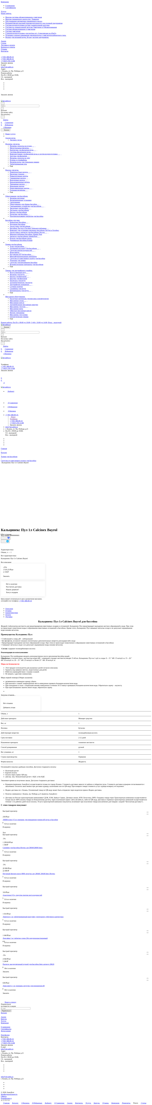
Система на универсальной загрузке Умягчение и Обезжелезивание (31, 27)
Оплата (8, 615)
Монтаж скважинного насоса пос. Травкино (22, 19)
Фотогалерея (6, 1031)
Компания (5, 1023)
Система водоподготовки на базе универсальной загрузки (27, 25)
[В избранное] (6, 538)
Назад (13, 417)
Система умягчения (12, 31)
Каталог (4, 1013)
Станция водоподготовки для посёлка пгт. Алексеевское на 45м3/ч (30, 33)
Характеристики (11, 613)
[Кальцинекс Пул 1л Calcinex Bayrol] (74, 494)
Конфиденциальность (9, 1094)
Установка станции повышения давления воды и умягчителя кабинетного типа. (35, 35)
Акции (3, 1017)
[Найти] (3, 116)
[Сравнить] (5, 541)
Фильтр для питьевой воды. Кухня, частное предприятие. (27, 37)
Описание (9, 609)
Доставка (8, 617)
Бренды (4, 1019)
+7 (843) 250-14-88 (8, 61)
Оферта (4, 1096)
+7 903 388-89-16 (7, 57)
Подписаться (6, 1011)
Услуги (3, 1021)
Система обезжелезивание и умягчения (20, 29)
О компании (10, 6)
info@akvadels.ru (7, 67)
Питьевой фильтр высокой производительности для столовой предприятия (33, 23)
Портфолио (5, 1035)
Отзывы (8, 611)
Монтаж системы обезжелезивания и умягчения (23, 17)
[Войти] (2, 375)
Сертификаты (10, 8)
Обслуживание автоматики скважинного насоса (23, 21)
